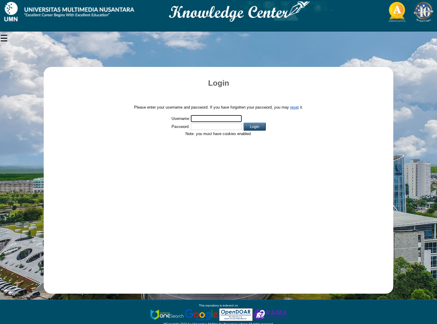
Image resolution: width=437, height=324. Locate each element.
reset (294, 107)
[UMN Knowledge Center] (218, 11)
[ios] (167, 314)
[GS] (202, 314)
